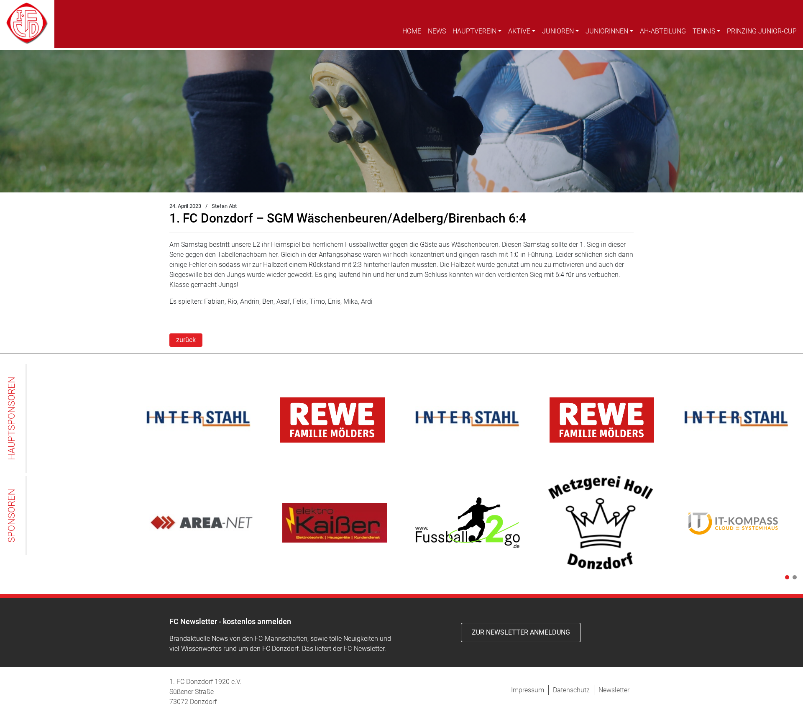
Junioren (558, 31)
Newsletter (613, 690)
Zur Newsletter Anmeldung (521, 632)
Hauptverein (474, 31)
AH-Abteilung (663, 31)
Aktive (519, 31)
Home (411, 31)
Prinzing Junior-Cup (762, 31)
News (437, 31)
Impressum (527, 690)
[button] (785, 577)
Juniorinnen (607, 31)
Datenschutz (571, 690)
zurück (186, 340)
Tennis (704, 31)
